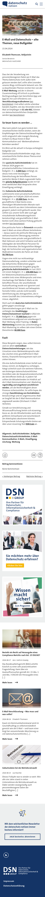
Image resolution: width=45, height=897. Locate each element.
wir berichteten (17, 115)
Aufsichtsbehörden (20, 433)
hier (35, 96)
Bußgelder (35, 433)
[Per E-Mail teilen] (33, 455)
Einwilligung (31, 439)
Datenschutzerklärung (14, 885)
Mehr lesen (7, 682)
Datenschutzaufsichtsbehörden (16, 436)
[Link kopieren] (40, 455)
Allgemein (7, 433)
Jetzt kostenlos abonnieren (22, 836)
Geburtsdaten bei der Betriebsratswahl (19, 768)
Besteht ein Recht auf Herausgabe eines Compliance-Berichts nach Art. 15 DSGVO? (21, 653)
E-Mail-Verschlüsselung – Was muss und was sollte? (20, 713)
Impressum (8, 881)
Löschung (6, 441)
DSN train (30, 424)
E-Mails (21, 439)
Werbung (16, 441)
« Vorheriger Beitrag (11, 476)
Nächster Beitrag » (34, 476)
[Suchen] (36, 4)
